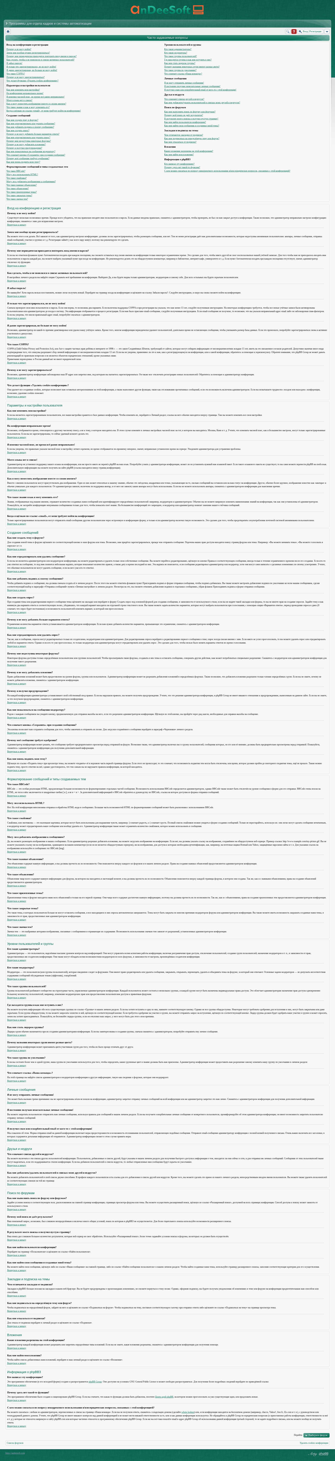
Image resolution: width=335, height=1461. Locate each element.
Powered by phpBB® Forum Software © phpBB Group (324, 1454)
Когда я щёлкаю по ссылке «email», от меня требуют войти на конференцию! (43, 110)
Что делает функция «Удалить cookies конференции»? (32, 80)
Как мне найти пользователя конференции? (185, 122)
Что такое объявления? (17, 188)
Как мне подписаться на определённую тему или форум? (191, 138)
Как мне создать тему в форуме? (22, 120)
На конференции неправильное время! (24, 93)
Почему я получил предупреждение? (24, 148)
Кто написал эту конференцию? (179, 164)
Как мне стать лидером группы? (179, 63)
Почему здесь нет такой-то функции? (182, 167)
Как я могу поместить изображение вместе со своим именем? (36, 103)
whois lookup (187, 1412)
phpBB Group (95, 1381)
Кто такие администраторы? (177, 49)
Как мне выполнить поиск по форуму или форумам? (189, 111)
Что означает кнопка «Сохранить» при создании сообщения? (35, 155)
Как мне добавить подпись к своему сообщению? (30, 127)
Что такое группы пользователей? (180, 56)
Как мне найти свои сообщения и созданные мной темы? (191, 125)
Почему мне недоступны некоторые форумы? (28, 141)
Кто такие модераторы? (175, 52)
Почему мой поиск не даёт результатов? (183, 115)
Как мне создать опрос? (17, 130)
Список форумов (15, 1443)
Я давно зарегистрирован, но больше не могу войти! (31, 70)
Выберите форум (317, 1435)
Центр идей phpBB (164, 1396)
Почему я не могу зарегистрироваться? (25, 77)
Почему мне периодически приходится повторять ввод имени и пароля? (41, 56)
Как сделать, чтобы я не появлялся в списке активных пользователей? (40, 59)
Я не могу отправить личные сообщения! (184, 82)
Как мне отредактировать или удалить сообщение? (30, 123)
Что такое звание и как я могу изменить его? (28, 107)
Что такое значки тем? (17, 199)
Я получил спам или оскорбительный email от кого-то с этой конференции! (200, 89)
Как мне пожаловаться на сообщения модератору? (30, 151)
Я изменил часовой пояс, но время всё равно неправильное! (35, 96)
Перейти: (298, 1435)
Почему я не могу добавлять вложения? (26, 144)
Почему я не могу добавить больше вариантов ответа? (32, 134)
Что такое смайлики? (16, 178)
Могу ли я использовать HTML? (22, 174)
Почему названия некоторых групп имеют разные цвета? (191, 66)
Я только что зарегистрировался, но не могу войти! (31, 66)
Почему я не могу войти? (18, 49)
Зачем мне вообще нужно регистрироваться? (28, 52)
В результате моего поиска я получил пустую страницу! (191, 118)
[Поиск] (287, 31)
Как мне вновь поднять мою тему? (23, 162)
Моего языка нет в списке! (19, 100)
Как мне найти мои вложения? (179, 154)
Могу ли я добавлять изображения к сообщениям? (31, 181)
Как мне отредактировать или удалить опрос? (28, 137)
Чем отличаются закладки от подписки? (183, 135)
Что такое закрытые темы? (19, 195)
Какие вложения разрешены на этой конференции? (188, 151)
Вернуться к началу (16, 224)
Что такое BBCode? (15, 171)
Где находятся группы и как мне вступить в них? (188, 59)
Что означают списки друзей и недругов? (184, 99)
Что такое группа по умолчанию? (180, 70)
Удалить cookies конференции (314, 1443)
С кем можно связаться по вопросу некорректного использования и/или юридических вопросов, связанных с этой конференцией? (227, 171)
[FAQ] (294, 31)
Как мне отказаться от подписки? (180, 142)
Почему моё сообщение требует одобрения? (27, 158)
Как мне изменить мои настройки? (23, 89)
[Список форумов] (8, 31)
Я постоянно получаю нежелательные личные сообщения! (192, 86)
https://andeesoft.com (15, 1453)
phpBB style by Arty (312, 1454)
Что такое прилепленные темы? (21, 192)
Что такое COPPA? (15, 73)
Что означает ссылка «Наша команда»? (183, 73)
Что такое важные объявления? (21, 185)
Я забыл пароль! (14, 63)
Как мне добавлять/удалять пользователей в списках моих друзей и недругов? (202, 102)
